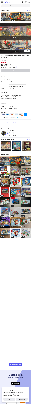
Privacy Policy (19, 395)
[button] (22, 2)
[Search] (27, 5)
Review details (21, 399)
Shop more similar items (15, 364)
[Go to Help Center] (7, 79)
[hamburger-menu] (2, 2)
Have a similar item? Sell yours (15, 123)
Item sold (15, 71)
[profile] (29, 2)
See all (28, 139)
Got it (9, 399)
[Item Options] (28, 24)
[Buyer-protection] (16, 67)
